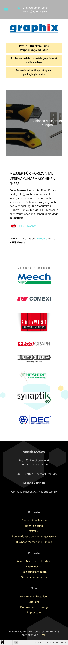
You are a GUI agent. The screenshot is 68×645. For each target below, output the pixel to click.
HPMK (42, 635)
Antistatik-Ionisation (34, 520)
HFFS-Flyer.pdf (27, 225)
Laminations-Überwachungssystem (34, 536)
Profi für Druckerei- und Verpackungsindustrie (34, 48)
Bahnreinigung (34, 525)
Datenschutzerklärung (34, 607)
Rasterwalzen (34, 566)
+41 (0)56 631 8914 (35, 11)
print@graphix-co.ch (35, 7)
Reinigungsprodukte (34, 571)
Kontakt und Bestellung (34, 596)
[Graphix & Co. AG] (34, 28)
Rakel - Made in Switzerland (34, 561)
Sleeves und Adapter (34, 577)
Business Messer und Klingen (34, 541)
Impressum (34, 612)
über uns (34, 601)
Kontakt (42, 238)
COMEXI (34, 531)
